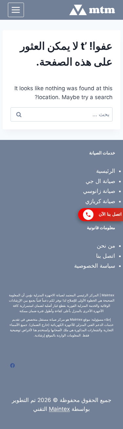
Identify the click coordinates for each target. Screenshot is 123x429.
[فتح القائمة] (16, 10)
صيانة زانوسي (99, 191)
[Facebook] (12, 365)
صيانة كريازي (100, 201)
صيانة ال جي (100, 181)
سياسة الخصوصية (94, 265)
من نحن (106, 245)
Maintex (59, 409)
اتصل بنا (105, 256)
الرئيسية (105, 171)
